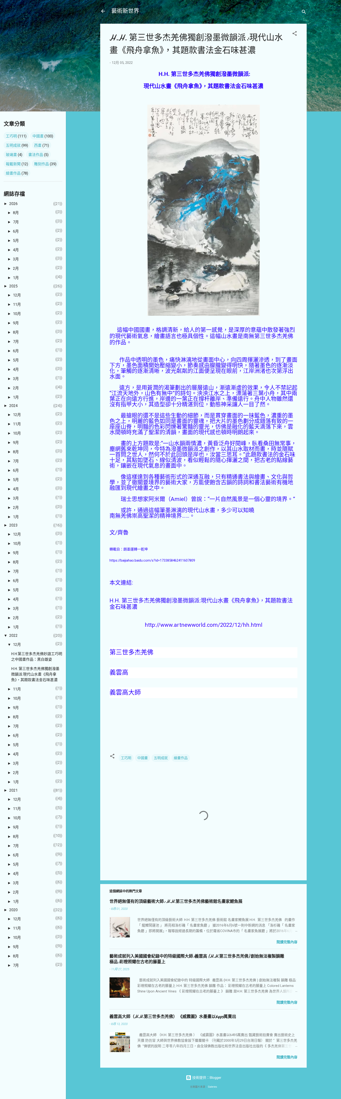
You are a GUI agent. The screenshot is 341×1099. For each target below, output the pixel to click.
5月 (16, 240)
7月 (16, 222)
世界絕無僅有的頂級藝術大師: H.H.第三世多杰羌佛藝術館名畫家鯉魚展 (175, 901)
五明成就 (161, 758)
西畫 (38, 145)
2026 (13, 204)
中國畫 (142, 758)
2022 (13, 635)
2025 (13, 286)
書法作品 (35, 155)
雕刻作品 (41, 164)
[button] (294, 34)
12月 (17, 295)
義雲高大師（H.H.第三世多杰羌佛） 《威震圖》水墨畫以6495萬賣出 (172, 1017)
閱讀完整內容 (287, 942)
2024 (13, 405)
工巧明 (126, 758)
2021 (13, 790)
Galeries (212, 1086)
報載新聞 (13, 164)
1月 (16, 278)
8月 (16, 213)
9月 (16, 323)
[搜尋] (304, 13)
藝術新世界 (125, 11)
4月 (16, 250)
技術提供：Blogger (206, 1078)
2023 (13, 525)
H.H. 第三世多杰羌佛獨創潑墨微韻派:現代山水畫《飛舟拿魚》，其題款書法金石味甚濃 (35, 674)
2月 (16, 268)
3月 (16, 259)
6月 (16, 231)
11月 (17, 304)
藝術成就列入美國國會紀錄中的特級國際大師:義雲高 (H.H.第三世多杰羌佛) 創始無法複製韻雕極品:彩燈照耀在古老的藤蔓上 (196, 959)
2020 (13, 910)
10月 (17, 314)
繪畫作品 (181, 758)
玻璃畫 (11, 155)
